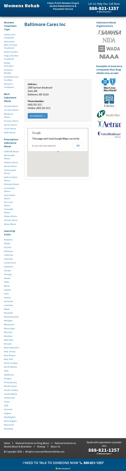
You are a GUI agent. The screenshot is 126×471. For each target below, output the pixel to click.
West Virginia (10, 420)
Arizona (7, 247)
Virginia (7, 413)
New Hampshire (11, 347)
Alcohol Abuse (11, 106)
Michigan (8, 320)
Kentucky (8, 301)
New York (8, 359)
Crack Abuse (10, 128)
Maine (7, 309)
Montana (8, 336)
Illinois (7, 285)
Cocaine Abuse (11, 109)
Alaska (7, 243)
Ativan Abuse (10, 166)
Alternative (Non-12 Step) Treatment (10, 44)
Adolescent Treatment (9, 36)
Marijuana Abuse (8, 115)
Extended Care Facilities (11, 78)
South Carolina (11, 390)
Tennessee (9, 397)
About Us (55, 446)
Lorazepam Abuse (9, 190)
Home (7, 443)
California (8, 254)
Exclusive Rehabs (8, 71)
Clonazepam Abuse (10, 172)
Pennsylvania (10, 382)
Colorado (8, 258)
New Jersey (10, 351)
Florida (7, 270)
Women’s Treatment (9, 85)
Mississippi (9, 328)
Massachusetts (11, 316)
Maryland (8, 312)
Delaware (8, 266)
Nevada (7, 343)
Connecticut (10, 262)
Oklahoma (9, 374)
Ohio (6, 370)
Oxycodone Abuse (9, 197)
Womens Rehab (22, 5)
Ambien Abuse (11, 162)
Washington (9, 417)
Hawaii (7, 278)
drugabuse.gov (109, 48)
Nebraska (8, 339)
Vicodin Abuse (11, 220)
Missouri (8, 332)
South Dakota (10, 393)
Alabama (8, 239)
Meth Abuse (10, 132)
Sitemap (41, 446)
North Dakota (10, 366)
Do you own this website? (44, 146)
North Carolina (11, 363)
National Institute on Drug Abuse (32, 443)
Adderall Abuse (11, 151)
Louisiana (8, 305)
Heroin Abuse (10, 124)
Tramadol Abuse (8, 211)
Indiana (7, 289)
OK (78, 145)
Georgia (8, 274)
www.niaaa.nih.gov (109, 56)
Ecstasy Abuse (11, 120)
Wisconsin (9, 424)
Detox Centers (11, 51)
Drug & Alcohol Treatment (11, 57)
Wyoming (8, 428)
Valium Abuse (10, 216)
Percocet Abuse (8, 204)
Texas (7, 401)
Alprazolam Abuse (9, 157)
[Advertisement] (57, 53)
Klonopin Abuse (11, 184)
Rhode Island (10, 386)
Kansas (7, 297)
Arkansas (8, 251)
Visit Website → (37, 115)
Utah (6, 405)
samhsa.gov (109, 32)
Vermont (8, 409)
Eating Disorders (9, 64)
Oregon (7, 378)
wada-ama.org (109, 40)
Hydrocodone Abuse (10, 179)
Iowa (6, 293)
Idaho (6, 281)
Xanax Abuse (10, 224)
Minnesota (9, 324)
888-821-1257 (104, 8)
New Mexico (10, 355)
